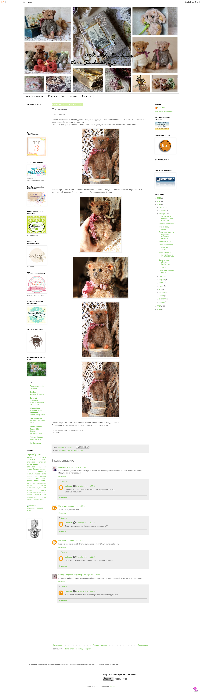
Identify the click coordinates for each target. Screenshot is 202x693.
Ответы (64, 481)
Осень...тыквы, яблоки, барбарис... (164, 262)
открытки (31, 467)
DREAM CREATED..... (37, 433)
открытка (31, 459)
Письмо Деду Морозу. (164, 228)
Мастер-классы (69, 96)
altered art (31, 483)
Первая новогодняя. (167, 224)
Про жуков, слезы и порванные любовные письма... (166, 235)
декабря (162, 207)
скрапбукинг (34, 454)
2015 (159, 201)
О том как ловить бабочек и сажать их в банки (166, 219)
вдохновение (32, 464)
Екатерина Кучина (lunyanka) (70, 575)
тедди (39, 488)
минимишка (63, 450)
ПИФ (44, 488)
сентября (163, 276)
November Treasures (37, 394)
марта (161, 296)
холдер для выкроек (36, 476)
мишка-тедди (78, 450)
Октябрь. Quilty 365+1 (37, 415)
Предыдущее (143, 645)
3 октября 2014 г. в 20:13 (76, 506)
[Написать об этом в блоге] (80, 447)
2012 (159, 309)
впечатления (41, 483)
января (162, 302)
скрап (29, 457)
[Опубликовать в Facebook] (85, 447)
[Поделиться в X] (82, 447)
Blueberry (34, 392)
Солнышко (163, 267)
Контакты (86, 96)
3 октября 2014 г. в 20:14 (76, 540)
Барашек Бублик (165, 241)
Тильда (29, 479)
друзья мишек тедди (36, 481)
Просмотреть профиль (163, 111)
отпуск (43, 490)
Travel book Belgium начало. (166, 271)
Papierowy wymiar (37, 386)
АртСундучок (35, 443)
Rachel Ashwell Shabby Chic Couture (36, 429)
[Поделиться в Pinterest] (88, 447)
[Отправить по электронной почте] (77, 447)
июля (161, 283)
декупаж (30, 485)
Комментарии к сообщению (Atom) (78, 649)
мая (160, 289)
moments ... (34, 388)
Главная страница (34, 96)
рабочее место (39, 499)
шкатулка (30, 499)
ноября (162, 211)
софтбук (30, 474)
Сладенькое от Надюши (164, 249)
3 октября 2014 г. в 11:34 (76, 467)
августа (162, 280)
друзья (29, 490)
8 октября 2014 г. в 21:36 (85, 591)
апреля (162, 293)
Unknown (68, 486)
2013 (159, 306)
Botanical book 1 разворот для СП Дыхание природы (167, 255)
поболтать (42, 472)
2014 (159, 204)
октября (162, 214)
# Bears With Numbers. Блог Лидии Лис (36, 410)
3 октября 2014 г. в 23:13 (85, 486)
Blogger (112, 686)
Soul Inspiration (36, 419)
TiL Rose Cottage (36, 437)
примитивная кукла (36, 497)
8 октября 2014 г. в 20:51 (92, 575)
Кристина (62, 467)
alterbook (40, 492)
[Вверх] (196, 689)
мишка (70, 450)
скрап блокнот (33, 469)
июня (161, 286)
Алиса (37, 474)
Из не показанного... (167, 244)
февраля (162, 299)
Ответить (62, 476)
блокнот (42, 462)
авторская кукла (39, 479)
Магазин (52, 96)
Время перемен (35, 439)
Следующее (57, 645)
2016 (159, 198)
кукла (44, 474)
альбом (42, 467)
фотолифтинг (31, 492)
